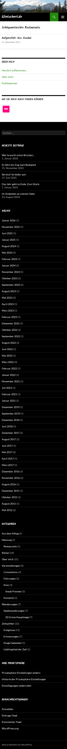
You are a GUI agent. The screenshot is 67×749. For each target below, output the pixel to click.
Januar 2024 (9, 265)
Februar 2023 (9, 316)
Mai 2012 (7, 510)
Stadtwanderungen (14, 610)
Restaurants (10, 546)
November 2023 (11, 271)
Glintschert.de (12, 16)
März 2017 (8, 464)
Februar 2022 (9, 368)
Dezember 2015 (10, 490)
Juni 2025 (7, 233)
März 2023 (8, 310)
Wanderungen (9, 604)
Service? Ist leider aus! (14, 174)
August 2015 (9, 503)
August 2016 (9, 484)
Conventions (11, 572)
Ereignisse (9, 630)
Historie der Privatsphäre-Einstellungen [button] (24, 679)
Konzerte (9, 597)
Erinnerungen (11, 636)
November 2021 (11, 381)
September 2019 (11, 413)
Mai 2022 (7, 355)
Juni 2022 (7, 349)
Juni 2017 (7, 445)
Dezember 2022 (10, 323)
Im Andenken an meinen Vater (18, 193)
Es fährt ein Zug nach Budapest (19, 164)
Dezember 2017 (10, 432)
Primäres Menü (62, 17)
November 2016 (11, 477)
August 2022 (9, 342)
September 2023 (11, 284)
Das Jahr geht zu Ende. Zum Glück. (21, 184)
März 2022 (8, 362)
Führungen (10, 578)
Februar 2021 (9, 394)
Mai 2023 (7, 297)
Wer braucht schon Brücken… (18, 155)
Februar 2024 (9, 259)
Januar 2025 (9, 239)
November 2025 (11, 226)
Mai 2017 (7, 452)
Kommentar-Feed (11, 721)
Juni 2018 (7, 426)
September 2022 (11, 336)
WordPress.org (10, 728)
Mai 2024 (7, 252)
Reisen (5, 552)
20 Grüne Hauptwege (17, 617)
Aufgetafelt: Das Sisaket (16, 38)
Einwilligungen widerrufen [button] (16, 685)
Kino (6, 584)
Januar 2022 (9, 374)
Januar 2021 (9, 400)
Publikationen (9, 83)
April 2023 (8, 304)
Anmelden (7, 709)
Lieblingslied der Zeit (15, 649)
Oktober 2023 (9, 278)
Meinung (7, 539)
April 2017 (8, 458)
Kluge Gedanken (13, 642)
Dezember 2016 (10, 471)
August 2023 (9, 291)
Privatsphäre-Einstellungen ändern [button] (21, 672)
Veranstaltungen (11, 565)
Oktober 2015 (9, 497)
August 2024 (9, 246)
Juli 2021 (7, 387)
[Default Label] (6, 109)
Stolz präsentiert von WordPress (17, 744)
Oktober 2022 (9, 329)
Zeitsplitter (8, 623)
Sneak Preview (13, 591)
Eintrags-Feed (9, 715)
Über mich (7, 76)
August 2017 (9, 439)
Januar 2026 (9, 220)
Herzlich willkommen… (14, 70)
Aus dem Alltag (10, 533)
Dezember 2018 (10, 419)
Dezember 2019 (10, 407)
